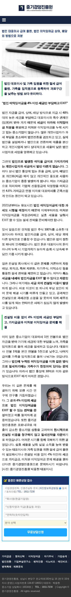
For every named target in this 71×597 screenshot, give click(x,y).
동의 (64, 488)
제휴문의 (18, 566)
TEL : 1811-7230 (26, 491)
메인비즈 (62, 561)
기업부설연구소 (22, 561)
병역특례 (6, 566)
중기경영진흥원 (10, 591)
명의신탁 (20, 556)
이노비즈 (50, 561)
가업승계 (62, 556)
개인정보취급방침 (48, 488)
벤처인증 (38, 561)
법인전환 (6, 561)
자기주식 (49, 556)
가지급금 (6, 556)
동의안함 (11, 491)
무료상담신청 (35, 532)
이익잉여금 (34, 556)
